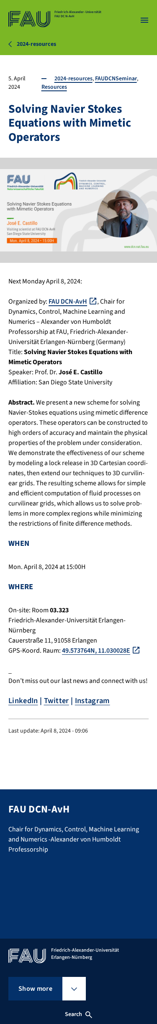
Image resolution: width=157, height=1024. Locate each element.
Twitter (56, 700)
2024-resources (73, 78)
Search (73, 1014)
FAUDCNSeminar (116, 78)
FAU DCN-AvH (68, 301)
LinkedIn (23, 700)
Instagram (92, 700)
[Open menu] (144, 20)
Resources (54, 87)
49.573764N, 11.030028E (96, 650)
